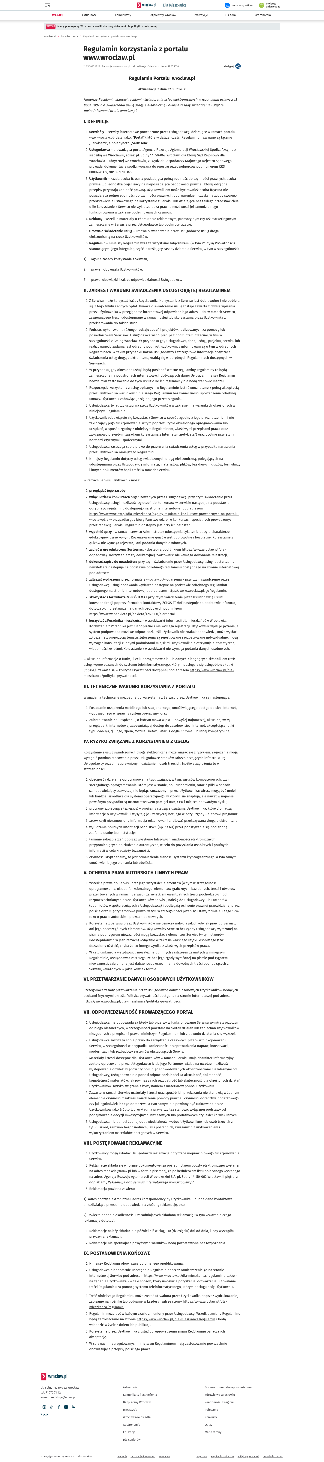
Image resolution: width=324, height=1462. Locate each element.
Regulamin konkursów (222, 1456)
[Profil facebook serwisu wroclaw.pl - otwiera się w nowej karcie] (59, 1407)
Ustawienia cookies (273, 1456)
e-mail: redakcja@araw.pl (58, 1397)
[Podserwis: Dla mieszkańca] (173, 5)
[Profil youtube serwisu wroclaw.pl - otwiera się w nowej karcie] (66, 1407)
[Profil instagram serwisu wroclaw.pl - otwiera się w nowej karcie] (44, 1407)
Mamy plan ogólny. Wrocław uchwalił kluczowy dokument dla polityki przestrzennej (107, 26)
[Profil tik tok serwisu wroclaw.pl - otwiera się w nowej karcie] (51, 1407)
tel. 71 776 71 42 (50, 1392)
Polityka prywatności (248, 1456)
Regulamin (201, 1456)
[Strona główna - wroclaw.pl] (146, 5)
